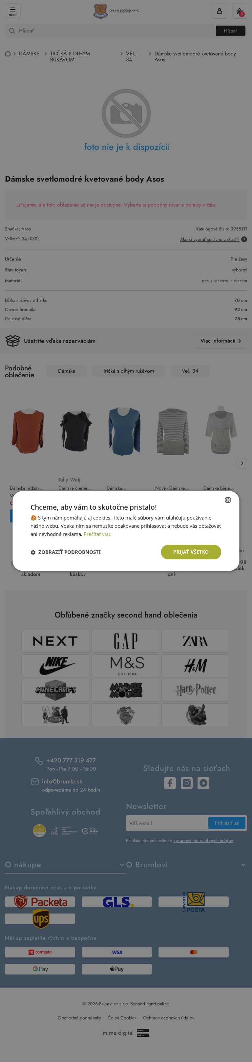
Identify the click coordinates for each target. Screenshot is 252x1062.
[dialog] (126, 531)
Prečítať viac (97, 534)
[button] (66, 552)
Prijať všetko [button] (191, 552)
